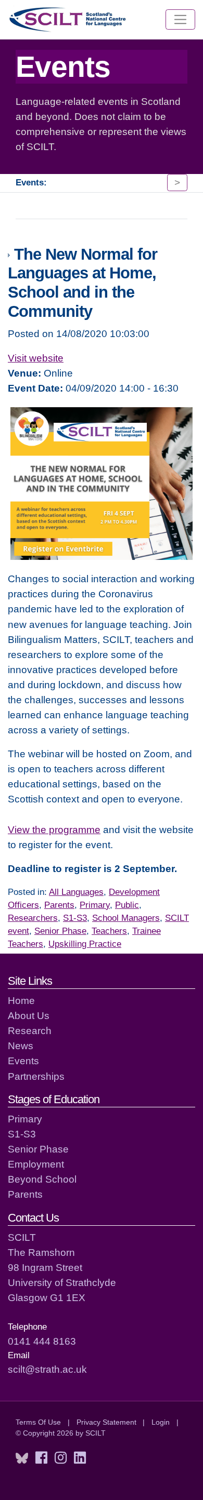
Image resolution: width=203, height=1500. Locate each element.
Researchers (33, 918)
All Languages (76, 892)
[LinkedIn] (80, 1458)
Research (30, 1030)
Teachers (109, 931)
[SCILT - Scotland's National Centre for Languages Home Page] (68, 19)
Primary (95, 905)
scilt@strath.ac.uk (47, 1369)
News (20, 1045)
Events (23, 1060)
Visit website (36, 358)
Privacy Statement (106, 1422)
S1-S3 (75, 918)
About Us (28, 1015)
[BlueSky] (22, 1458)
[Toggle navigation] (180, 19)
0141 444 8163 (42, 1341)
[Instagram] (61, 1458)
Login (160, 1422)
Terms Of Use (38, 1422)
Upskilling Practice (84, 944)
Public (127, 905)
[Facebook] (41, 1458)
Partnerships (36, 1076)
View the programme (54, 829)
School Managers (126, 918)
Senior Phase (60, 931)
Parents (59, 905)
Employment (36, 1164)
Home (21, 1000)
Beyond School (42, 1179)
